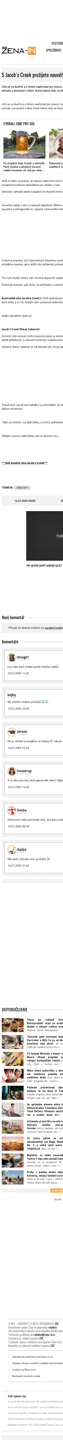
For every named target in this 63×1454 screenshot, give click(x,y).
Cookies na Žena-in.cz (24, 1370)
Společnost (54, 50)
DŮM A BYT (22, 487)
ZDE (57, 1324)
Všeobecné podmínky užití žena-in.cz (32, 1357)
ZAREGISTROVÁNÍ (54, 628)
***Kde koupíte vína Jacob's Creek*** (25, 463)
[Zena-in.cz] (21, 50)
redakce (52, 1327)
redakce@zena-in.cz (44, 1334)
